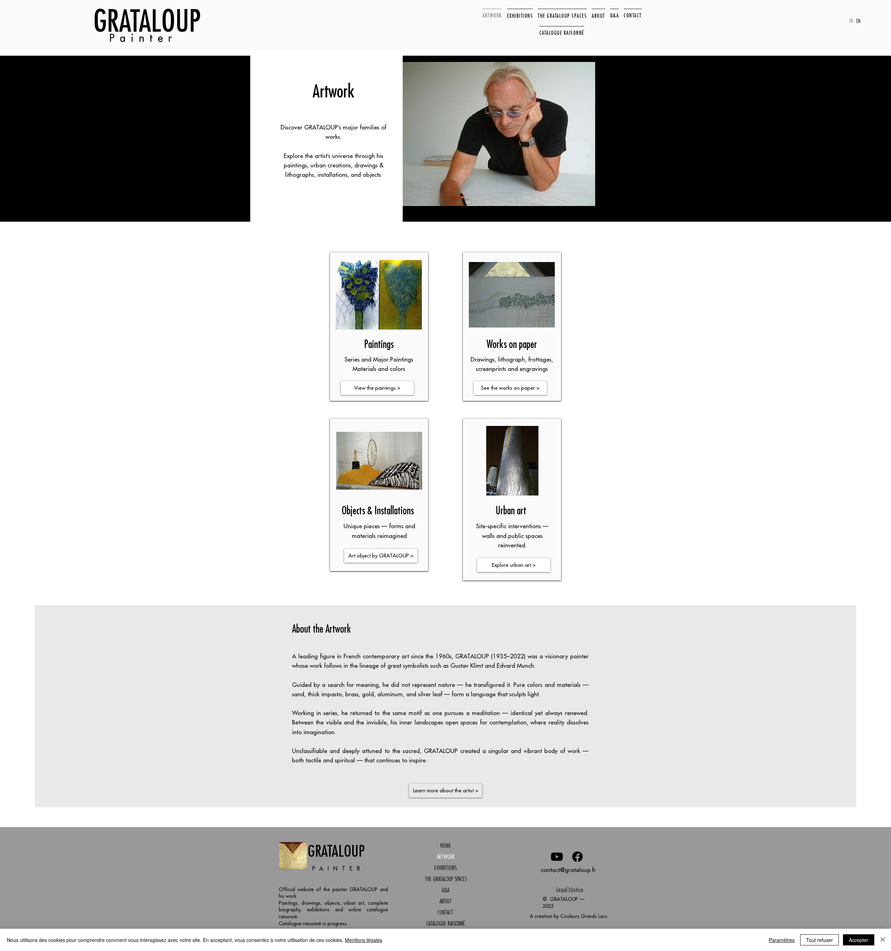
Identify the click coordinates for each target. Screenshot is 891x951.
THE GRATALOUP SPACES (446, 878)
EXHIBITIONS (445, 867)
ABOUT (446, 901)
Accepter (858, 939)
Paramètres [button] (782, 939)
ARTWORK (446, 856)
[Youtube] (557, 857)
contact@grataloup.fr (568, 870)
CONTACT (445, 912)
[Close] (882, 939)
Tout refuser (819, 939)
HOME (445, 845)
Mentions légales (363, 939)
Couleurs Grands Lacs (583, 916)
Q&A (445, 890)
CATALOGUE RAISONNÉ (445, 923)
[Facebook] (577, 857)
